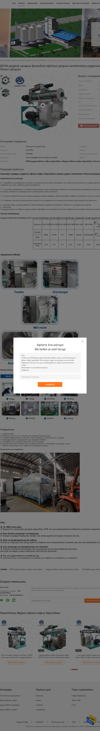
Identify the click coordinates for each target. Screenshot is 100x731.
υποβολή (50, 384)
